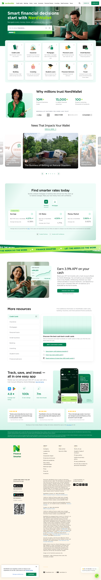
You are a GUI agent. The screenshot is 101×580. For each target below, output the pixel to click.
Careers (45, 453)
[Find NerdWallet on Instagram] (80, 484)
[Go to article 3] (50, 173)
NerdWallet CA (63, 572)
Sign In (86, 3)
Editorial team (47, 466)
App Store (69, 424)
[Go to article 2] (48, 173)
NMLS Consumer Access (49, 494)
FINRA (63, 529)
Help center (62, 449)
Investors (46, 473)
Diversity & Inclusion (49, 458)
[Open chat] (97, 576)
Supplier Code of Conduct (79, 452)
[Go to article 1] (46, 173)
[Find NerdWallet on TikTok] (86, 484)
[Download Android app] (18, 494)
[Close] (99, 567)
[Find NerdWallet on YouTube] (77, 484)
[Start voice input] (46, 28)
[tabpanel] (67, 337)
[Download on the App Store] (9, 388)
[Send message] (49, 28)
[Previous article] (42, 173)
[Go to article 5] (54, 173)
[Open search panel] (79, 3)
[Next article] (58, 173)
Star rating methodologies (47, 463)
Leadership (46, 451)
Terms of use (77, 449)
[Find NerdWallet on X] (74, 484)
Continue (31, 574)
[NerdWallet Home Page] (8, 3)
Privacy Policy (50, 532)
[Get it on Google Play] (14, 388)
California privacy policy (79, 458)
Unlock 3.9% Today (68, 290)
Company (46, 449)
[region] (50, 154)
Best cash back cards (54, 344)
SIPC (66, 529)
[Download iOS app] (18, 485)
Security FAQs (63, 451)
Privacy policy (78, 455)
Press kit (45, 471)
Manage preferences (18, 574)
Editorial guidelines (48, 460)
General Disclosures (62, 534)
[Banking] (46, 202)
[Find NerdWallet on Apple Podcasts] (83, 484)
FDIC (28, 228)
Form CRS (59, 531)
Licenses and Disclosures (62, 494)
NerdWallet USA (50, 572)
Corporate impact (48, 455)
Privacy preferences (79, 461)
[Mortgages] (55, 202)
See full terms (40, 382)
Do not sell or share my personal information (80, 464)
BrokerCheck (57, 535)
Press (44, 469)
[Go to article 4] (52, 173)
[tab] (23, 316)
